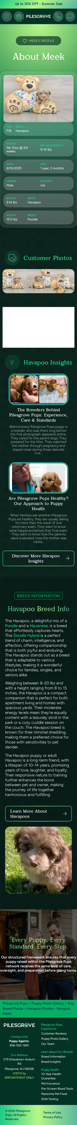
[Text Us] (70, 16)
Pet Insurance (50, 1083)
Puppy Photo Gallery (47, 1003)
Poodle (11, 625)
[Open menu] (7, 16)
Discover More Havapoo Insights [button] (36, 558)
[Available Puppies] (19, 16)
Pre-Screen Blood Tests (57, 1089)
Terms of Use (52, 1112)
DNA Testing (49, 1099)
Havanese (39, 625)
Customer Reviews (54, 1033)
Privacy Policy (52, 1117)
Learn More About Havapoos (28, 814)
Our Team (47, 1044)
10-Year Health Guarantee (51, 1076)
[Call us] (58, 16)
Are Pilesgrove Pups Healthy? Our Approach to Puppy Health (38, 503)
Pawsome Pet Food (54, 1094)
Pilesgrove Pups (15, 1003)
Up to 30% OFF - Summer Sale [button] (38, 4)
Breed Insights (51, 1062)
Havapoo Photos (40, 1009)
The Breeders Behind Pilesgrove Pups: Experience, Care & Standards (38, 415)
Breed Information (53, 1056)
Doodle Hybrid (26, 635)
